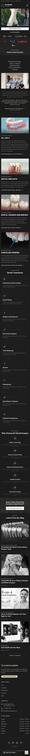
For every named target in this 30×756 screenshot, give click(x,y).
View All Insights (15, 655)
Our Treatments (15, 32)
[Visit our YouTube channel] (21, 742)
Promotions (3, 693)
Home (2, 685)
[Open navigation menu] (27, 5)
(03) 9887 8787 (17, 1)
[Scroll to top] (26, 752)
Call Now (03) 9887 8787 (15, 508)
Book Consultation (15, 28)
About (2, 695)
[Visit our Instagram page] (13, 742)
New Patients (4, 690)
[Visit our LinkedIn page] (17, 742)
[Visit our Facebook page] (8, 742)
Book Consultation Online (9, 676)
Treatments (4, 687)
